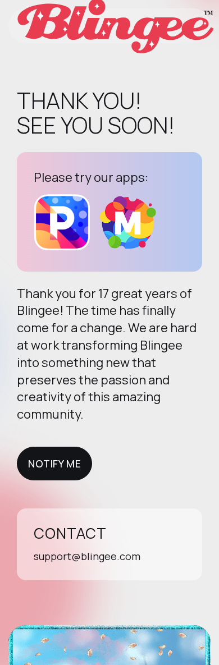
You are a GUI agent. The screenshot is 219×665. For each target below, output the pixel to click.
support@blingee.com (87, 556)
